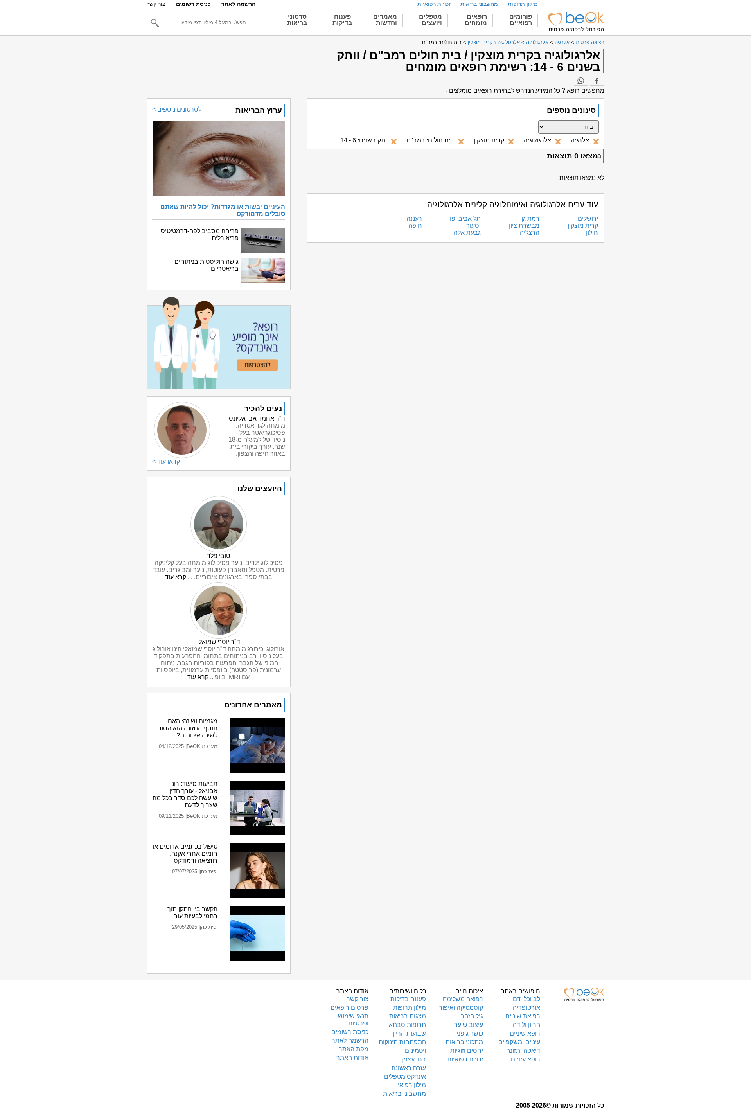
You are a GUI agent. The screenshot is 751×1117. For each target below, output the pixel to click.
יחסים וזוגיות (466, 1050)
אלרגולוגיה (537, 42)
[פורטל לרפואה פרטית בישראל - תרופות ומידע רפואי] (575, 21)
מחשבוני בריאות (479, 4)
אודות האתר (352, 1057)
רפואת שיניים (522, 1016)
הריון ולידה (526, 1025)
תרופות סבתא (407, 1025)
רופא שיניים (525, 1033)
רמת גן (530, 218)
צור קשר (156, 4)
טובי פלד (218, 555)
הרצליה (529, 232)
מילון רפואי (412, 1085)
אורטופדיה (526, 1007)
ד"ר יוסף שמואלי (218, 642)
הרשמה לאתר (238, 4)
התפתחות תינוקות (402, 1042)
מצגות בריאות (407, 1016)
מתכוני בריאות (464, 1042)
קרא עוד (175, 577)
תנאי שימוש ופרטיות (353, 1020)
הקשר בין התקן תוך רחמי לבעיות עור (192, 912)
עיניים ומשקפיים (519, 1042)
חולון (592, 232)
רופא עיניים (525, 1059)
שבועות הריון (409, 1033)
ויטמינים (415, 1050)
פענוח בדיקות (408, 999)
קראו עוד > (166, 461)
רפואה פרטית (590, 42)
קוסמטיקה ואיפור (461, 1007)
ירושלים (588, 218)
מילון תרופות (523, 4)
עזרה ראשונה (409, 1068)
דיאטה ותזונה (523, 1050)
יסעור (473, 225)
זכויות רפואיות (434, 4)
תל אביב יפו (465, 218)
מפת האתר (353, 1049)
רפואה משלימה (463, 999)
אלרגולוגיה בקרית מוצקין (494, 42)
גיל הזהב (471, 1016)
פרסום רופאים (349, 1007)
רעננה (414, 218)
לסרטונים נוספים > (176, 109)
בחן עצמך (413, 1059)
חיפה (415, 225)
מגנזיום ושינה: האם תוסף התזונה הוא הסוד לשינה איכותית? (187, 728)
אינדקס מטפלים (405, 1076)
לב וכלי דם (526, 999)
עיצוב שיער (468, 1025)
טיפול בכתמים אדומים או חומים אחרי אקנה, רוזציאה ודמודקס (185, 853)
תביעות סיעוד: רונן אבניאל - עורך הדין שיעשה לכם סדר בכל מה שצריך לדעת (185, 794)
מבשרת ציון (524, 225)
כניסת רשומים (193, 4)
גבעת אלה (467, 232)
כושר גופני (469, 1033)
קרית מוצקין (583, 225)
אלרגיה (562, 42)
